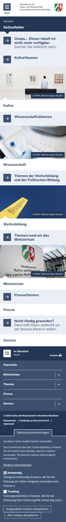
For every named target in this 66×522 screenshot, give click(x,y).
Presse (8, 394)
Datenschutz (9, 420)
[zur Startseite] (41, 7)
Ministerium (11, 374)
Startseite (10, 365)
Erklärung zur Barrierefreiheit (34, 420)
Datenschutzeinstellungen (33, 433)
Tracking (13, 491)
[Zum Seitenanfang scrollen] (59, 516)
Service (8, 403)
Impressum (8, 424)
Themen (8, 384)
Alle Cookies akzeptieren (22, 515)
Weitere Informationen (17, 465)
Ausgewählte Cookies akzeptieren (27, 509)
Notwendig (14, 473)
